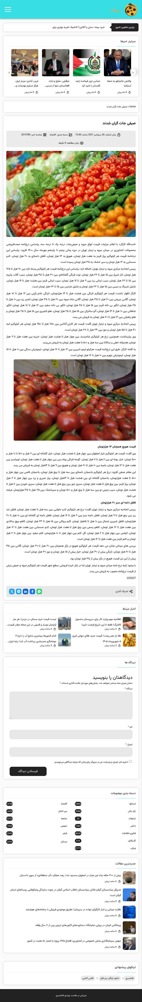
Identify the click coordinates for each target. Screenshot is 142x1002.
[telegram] (18, 591)
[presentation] (133, 72)
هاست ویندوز (70, 995)
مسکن (37, 842)
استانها (105, 804)
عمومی (37, 826)
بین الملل (36, 811)
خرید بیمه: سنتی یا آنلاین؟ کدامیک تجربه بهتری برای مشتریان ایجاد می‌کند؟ (67, 27)
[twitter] (12, 591)
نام (130, 727)
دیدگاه (128, 689)
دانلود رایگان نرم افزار (109, 978)
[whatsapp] (39, 591)
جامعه (36, 818)
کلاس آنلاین (88, 978)
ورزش (105, 848)
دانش (106, 826)
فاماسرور (129, 978)
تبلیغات (106, 818)
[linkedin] (25, 591)
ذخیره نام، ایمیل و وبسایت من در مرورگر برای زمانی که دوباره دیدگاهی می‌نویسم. (91, 762)
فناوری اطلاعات (106, 833)
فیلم (37, 833)
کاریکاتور (106, 841)
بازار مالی (106, 811)
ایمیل (129, 744)
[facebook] (32, 591)
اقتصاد (53, 135)
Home (132, 107)
